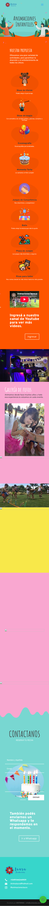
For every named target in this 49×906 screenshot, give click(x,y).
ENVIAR (36, 797)
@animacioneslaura (18, 887)
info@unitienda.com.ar (34, 903)
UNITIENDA (20, 903)
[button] (43, 899)
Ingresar (32, 336)
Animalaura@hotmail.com (21, 884)
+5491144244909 (18, 880)
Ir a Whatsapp (29, 838)
